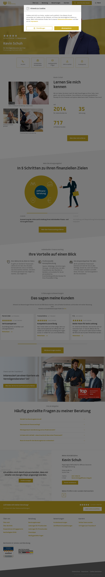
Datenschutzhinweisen (65, 19)
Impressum (34, 21)
